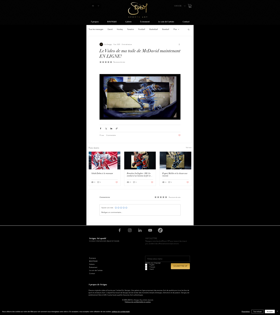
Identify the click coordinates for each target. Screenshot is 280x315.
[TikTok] (160, 230)
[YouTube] (150, 230)
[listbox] (180, 5)
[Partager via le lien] (117, 128)
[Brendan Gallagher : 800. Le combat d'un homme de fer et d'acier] (140, 160)
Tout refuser (257, 311)
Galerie (91, 264)
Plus (175, 29)
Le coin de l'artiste (95, 270)
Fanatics (130, 29)
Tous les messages (96, 29)
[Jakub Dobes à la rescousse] (104, 160)
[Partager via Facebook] (101, 128)
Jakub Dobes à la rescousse (102, 173)
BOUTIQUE (93, 261)
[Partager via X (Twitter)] (106, 128)
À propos (92, 258)
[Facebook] (119, 230)
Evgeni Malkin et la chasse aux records (174, 174)
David (110, 29)
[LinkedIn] (140, 230)
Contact (92, 273)
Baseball (165, 29)
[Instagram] (129, 230)
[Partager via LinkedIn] (111, 128)
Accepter (270, 311)
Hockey (120, 29)
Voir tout (188, 147)
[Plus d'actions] (179, 44)
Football (141, 29)
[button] (180, 5)
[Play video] (140, 97)
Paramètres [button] (246, 311)
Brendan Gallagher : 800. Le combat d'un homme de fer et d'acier (138, 174)
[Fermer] (277, 311)
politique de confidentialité (121, 311)
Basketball (153, 29)
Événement (93, 267)
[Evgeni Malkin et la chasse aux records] (175, 160)
